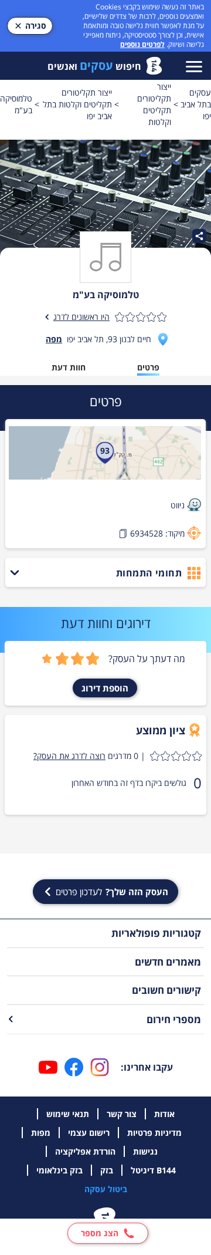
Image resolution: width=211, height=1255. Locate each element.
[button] (117, 756)
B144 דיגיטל (153, 1170)
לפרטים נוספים (142, 44)
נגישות (145, 1151)
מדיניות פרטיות (154, 1132)
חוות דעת (69, 367)
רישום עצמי (89, 1132)
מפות (40, 1132)
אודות (164, 1113)
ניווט (178, 505)
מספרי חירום (174, 1019)
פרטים (148, 367)
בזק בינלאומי (59, 1170)
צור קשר (122, 1113)
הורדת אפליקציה (85, 1151)
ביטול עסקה (105, 1189)
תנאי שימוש (67, 1113)
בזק (106, 1170)
